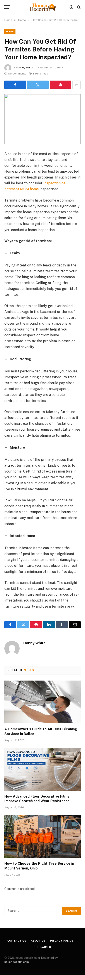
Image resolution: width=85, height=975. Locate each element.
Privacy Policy (61, 940)
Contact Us (16, 940)
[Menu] (7, 7)
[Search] (78, 7)
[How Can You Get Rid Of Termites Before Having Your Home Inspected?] (42, 119)
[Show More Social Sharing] (76, 85)
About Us (38, 940)
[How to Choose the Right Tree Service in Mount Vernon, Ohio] (42, 836)
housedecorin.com (16, 961)
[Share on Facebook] (15, 85)
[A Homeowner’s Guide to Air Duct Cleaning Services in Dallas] (42, 702)
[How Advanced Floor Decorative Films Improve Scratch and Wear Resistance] (42, 769)
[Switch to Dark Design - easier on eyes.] (71, 7)
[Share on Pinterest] (60, 85)
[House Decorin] (42, 7)
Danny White (25, 67)
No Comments (17, 73)
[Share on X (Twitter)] (38, 85)
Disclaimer (42, 947)
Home (10, 31)
